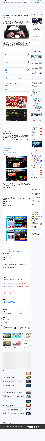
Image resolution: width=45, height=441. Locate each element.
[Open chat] (1, 328)
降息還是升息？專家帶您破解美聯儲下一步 (10, 267)
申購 (41, 128)
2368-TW (7, 90)
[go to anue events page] (37, 0)
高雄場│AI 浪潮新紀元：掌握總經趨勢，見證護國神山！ (38, 89)
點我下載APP (11, 268)
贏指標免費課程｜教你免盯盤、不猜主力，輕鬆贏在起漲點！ (38, 92)
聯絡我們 (21, 426)
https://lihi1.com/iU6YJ (8, 255)
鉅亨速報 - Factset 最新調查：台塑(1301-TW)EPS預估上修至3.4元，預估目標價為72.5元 (25, 347)
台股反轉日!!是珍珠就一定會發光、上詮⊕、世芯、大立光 (10, 303)
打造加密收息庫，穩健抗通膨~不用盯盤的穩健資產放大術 (38, 86)
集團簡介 (13, 426)
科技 (10, 2)
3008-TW (7, 76)
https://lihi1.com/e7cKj (8, 259)
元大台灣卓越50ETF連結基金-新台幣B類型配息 (36, 128)
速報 (17, 2)
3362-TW (7, 79)
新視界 (31, 2)
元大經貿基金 (33, 134)
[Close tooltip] (7, 328)
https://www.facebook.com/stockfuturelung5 (14, 244)
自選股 (40, 2)
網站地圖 (25, 426)
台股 (6, 2)
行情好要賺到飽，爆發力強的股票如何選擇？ (8, 328)
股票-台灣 (35, 129)
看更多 (29, 309)
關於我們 (11, 426)
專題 (33, 2)
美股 (8, 2)
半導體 (34, 174)
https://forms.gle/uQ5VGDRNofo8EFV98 (9, 152)
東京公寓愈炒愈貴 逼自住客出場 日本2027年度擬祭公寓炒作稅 (6, 347)
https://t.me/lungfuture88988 (12, 249)
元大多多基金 (33, 131)
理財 (29, 2)
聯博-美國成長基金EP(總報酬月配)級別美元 (36, 124)
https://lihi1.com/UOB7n (8, 94)
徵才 (23, 426)
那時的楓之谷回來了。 (16, 347)
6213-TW (6, 89)
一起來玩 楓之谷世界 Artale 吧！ (25, 339)
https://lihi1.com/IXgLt (8, 257)
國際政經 (35, 71)
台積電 (34, 172)
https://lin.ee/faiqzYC (14, 247)
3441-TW (7, 78)
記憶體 (34, 170)
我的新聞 (38, 2)
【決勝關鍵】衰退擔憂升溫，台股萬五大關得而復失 (22, 328)
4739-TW (6, 55)
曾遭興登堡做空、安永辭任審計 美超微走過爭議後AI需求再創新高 (7, 339)
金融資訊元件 (18, 426)
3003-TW (7, 70)
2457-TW (6, 69)
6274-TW (6, 90)
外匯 (21, 2)
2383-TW (7, 88)
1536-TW (6, 62)
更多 (28, 286)
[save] (1, 327)
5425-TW (6, 63)
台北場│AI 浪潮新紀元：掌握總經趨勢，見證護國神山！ (38, 83)
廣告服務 (16, 426)
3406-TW (7, 77)
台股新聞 (35, 66)
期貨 (22, 2)
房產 (27, 2)
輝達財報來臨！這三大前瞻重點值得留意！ (9, 301)
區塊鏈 (25, 2)
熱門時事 (15, 2)
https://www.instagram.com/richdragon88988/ (15, 251)
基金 (19, 2)
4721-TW (7, 54)
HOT (34, 82)
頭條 (4, 2)
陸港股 (12, 2)
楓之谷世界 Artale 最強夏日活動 (16, 339)
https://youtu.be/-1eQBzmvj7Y (8, 148)
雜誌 (35, 2)
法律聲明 (28, 426)
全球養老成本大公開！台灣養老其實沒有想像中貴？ (10, 302)
